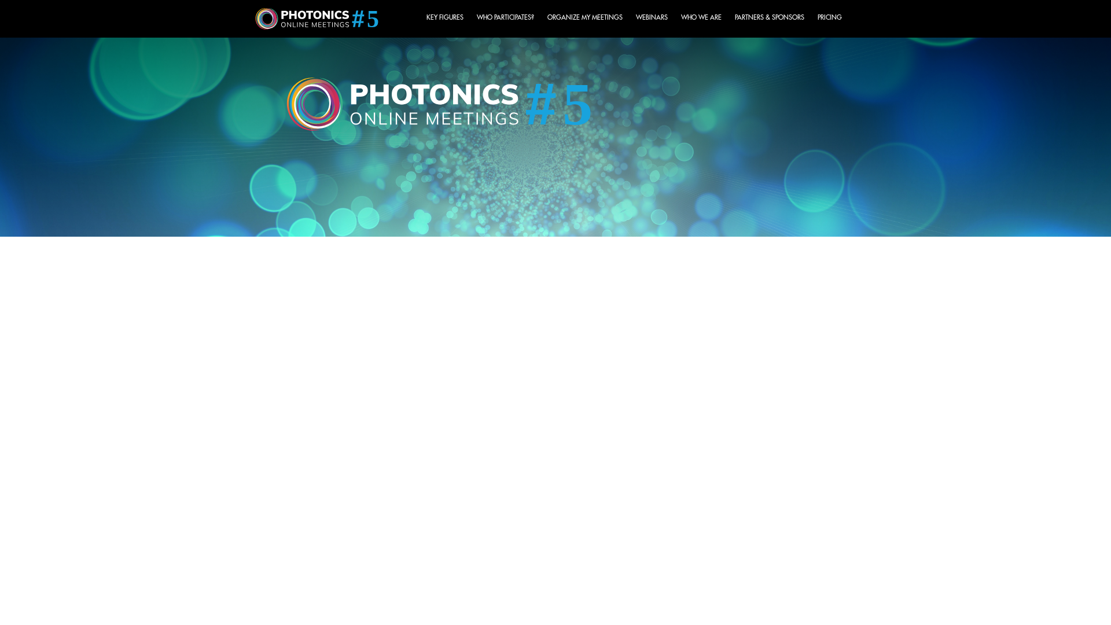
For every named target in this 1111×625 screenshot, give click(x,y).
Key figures (444, 17)
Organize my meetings (585, 17)
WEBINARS (652, 17)
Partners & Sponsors (769, 17)
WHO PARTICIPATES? (505, 17)
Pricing (830, 17)
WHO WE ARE (701, 17)
